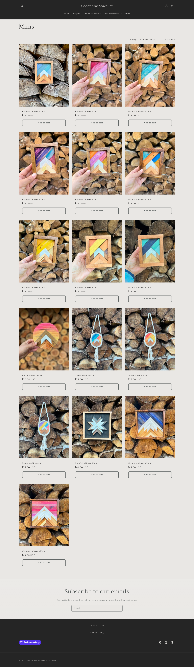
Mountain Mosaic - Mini (139, 463)
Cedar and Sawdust (33, 660)
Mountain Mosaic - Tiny (33, 111)
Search (93, 633)
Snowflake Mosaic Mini (86, 463)
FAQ (102, 633)
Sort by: (133, 39)
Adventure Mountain (85, 375)
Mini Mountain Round (32, 375)
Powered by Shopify (48, 660)
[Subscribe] (119, 608)
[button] (22, 6)
